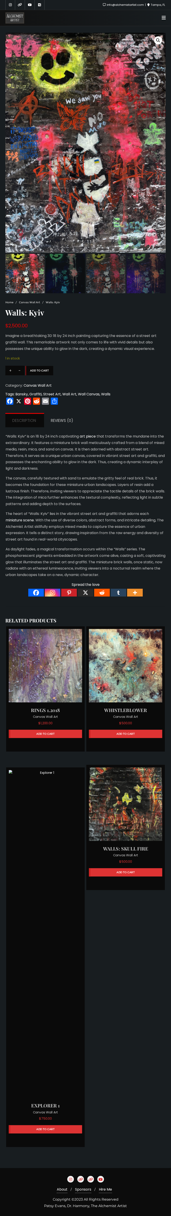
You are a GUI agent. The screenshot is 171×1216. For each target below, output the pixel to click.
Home (9, 302)
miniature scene (20, 520)
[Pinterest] (69, 593)
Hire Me (105, 1189)
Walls (105, 394)
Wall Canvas (89, 394)
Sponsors (83, 1189)
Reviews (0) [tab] (62, 420)
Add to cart (39, 370)
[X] (85, 593)
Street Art (52, 394)
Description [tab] (24, 420)
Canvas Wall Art (29, 302)
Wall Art (69, 394)
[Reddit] (102, 593)
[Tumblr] (118, 593)
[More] (135, 593)
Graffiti (35, 394)
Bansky (21, 394)
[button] (158, 40)
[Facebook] (36, 593)
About (62, 1189)
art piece (88, 436)
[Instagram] (52, 593)
